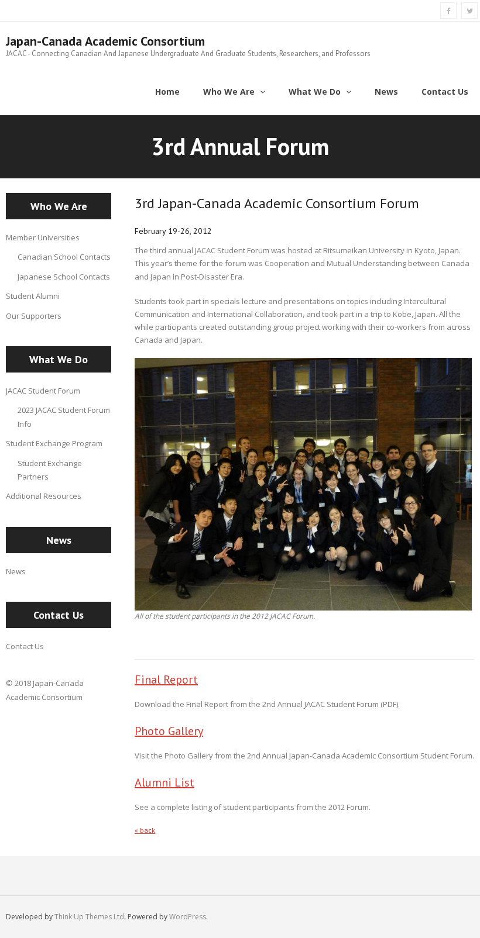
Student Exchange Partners (50, 470)
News (16, 571)
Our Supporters (33, 316)
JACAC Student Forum (43, 390)
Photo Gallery (169, 731)
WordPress (187, 917)
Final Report (166, 679)
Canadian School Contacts (64, 256)
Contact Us (25, 646)
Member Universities (43, 237)
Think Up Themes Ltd (89, 917)
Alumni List (164, 782)
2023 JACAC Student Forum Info (64, 417)
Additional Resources (43, 496)
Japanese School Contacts (64, 276)
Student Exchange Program (54, 443)
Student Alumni (33, 296)
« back (145, 830)
